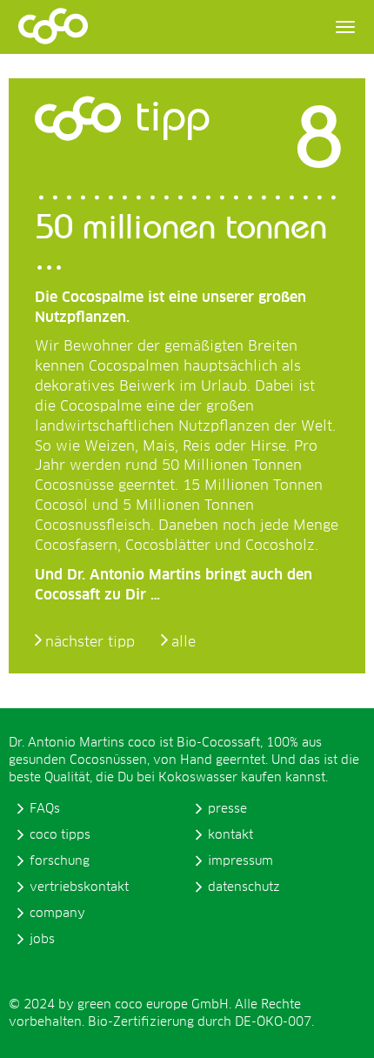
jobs (42, 940)
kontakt (230, 835)
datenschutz (244, 887)
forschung (60, 861)
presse (227, 809)
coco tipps (60, 835)
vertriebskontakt (79, 887)
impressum (240, 861)
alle (183, 642)
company (57, 913)
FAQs (45, 809)
